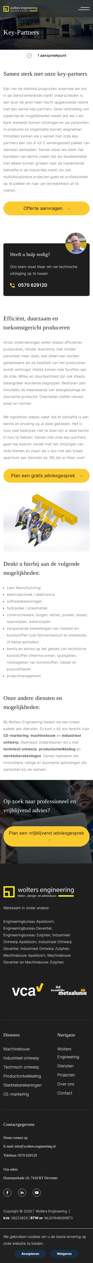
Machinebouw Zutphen (44, 962)
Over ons (65, 1084)
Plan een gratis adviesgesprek (43, 475)
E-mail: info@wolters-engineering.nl (29, 1146)
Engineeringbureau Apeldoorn (28, 921)
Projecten (66, 1075)
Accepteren (30, 1254)
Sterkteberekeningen (22, 1085)
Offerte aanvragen (43, 208)
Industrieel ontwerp (21, 1058)
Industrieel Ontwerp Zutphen (45, 948)
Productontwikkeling (22, 1076)
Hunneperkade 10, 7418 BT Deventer (30, 1178)
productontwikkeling (57, 749)
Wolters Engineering (68, 1053)
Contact (64, 1093)
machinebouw (43, 735)
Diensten (65, 1065)
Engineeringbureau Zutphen (26, 935)
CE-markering (15, 735)
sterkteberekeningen (22, 756)
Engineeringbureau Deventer (27, 928)
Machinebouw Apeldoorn (24, 955)
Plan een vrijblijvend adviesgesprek (46, 833)
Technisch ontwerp (21, 1067)
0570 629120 (32, 285)
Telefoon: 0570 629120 (20, 1155)
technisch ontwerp (20, 749)
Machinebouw (16, 1049)
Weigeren (64, 1254)
